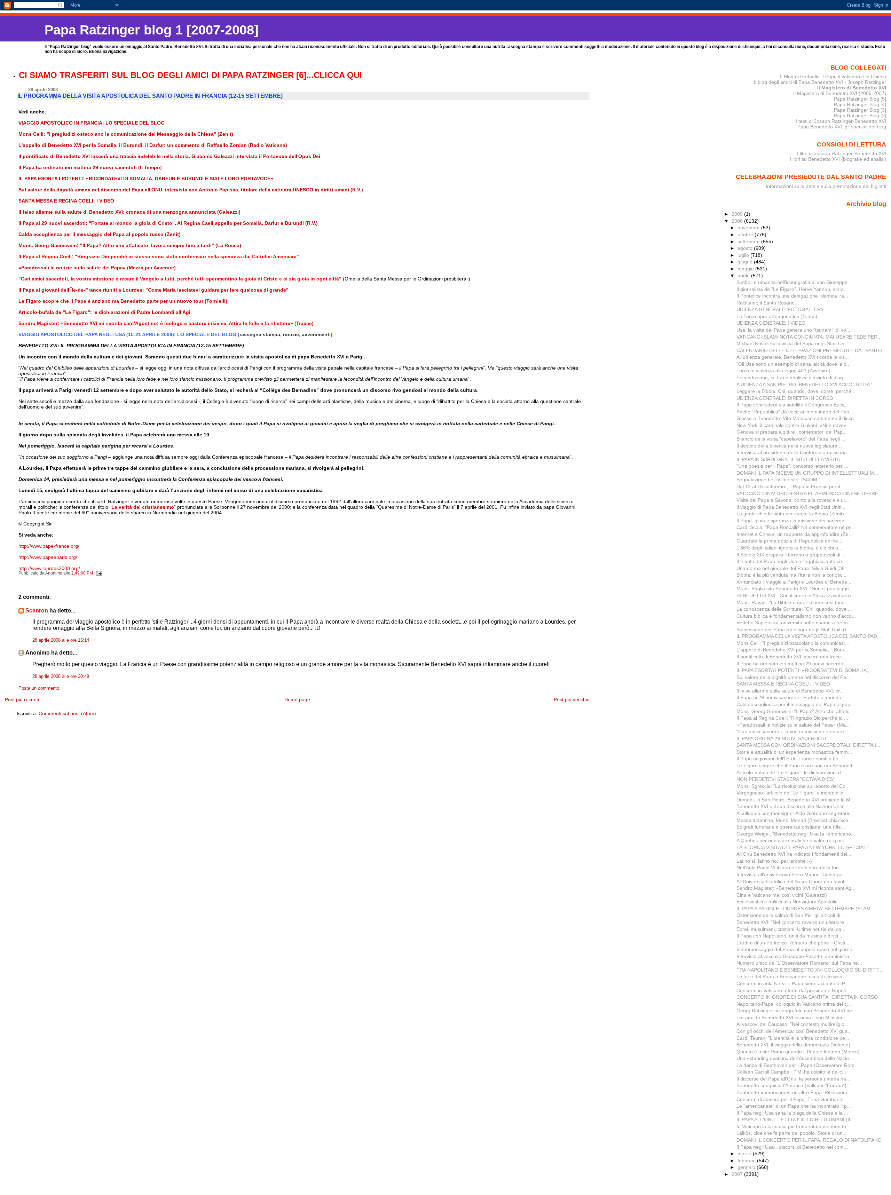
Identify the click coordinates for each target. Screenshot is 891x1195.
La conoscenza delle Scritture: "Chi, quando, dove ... (794, 609)
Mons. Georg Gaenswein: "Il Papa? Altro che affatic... (794, 711)
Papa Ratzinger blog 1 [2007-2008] (152, 29)
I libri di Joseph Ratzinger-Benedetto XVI (841, 153)
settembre (749, 241)
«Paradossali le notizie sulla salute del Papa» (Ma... (793, 725)
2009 (738, 214)
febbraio (747, 1160)
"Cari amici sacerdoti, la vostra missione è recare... (792, 731)
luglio (744, 255)
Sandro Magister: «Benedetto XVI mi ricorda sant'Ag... (795, 888)
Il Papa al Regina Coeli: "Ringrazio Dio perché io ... (792, 718)
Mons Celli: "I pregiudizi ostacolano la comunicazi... (792, 643)
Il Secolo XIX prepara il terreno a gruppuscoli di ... (791, 554)
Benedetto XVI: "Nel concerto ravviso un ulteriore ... (793, 922)
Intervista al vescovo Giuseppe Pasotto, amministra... (794, 956)
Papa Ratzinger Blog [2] (860, 115)
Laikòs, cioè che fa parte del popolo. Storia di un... (791, 1133)
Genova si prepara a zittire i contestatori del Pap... (791, 432)
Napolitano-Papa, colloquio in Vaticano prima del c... (793, 1004)
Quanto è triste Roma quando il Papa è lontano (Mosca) (798, 1051)
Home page (297, 699)
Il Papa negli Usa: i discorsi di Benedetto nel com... (792, 1147)
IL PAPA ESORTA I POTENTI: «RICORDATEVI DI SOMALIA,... (804, 670)
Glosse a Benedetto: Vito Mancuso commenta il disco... (797, 418)
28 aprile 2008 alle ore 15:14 (60, 640)
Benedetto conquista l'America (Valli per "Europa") (791, 1085)
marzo (745, 1153)
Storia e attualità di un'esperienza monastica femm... (794, 752)
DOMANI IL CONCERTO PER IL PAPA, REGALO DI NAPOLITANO (809, 1140)
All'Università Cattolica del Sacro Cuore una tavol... (792, 881)
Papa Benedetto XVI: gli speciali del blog (841, 126)
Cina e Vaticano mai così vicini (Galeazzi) (781, 895)
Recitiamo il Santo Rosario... (767, 303)
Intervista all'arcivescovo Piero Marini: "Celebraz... (791, 874)
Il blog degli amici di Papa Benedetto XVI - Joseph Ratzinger (820, 82)
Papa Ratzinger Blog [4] (860, 104)
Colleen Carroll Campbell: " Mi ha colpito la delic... (791, 1072)
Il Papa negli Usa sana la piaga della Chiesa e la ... (792, 1113)
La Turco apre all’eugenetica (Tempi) (776, 316)
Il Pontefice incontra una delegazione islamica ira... (792, 296)
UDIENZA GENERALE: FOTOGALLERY (780, 309)
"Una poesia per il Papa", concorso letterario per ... (792, 466)
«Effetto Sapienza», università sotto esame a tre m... (794, 622)
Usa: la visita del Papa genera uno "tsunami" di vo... (793, 330)
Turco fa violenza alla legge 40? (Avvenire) (783, 370)
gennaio (747, 1167)
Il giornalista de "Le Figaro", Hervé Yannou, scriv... (791, 289)
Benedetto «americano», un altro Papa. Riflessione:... (795, 1092)
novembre (749, 227)
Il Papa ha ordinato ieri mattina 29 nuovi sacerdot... (792, 663)
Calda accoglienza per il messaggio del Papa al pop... (795, 704)
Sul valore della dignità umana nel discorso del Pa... (793, 677)
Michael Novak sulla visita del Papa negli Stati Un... (792, 343)
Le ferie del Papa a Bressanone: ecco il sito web (789, 976)
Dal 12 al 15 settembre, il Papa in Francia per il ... (790, 486)
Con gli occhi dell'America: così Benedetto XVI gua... (794, 1031)
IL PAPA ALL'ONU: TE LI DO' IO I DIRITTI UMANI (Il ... (795, 1119)
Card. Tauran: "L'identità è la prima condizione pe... (792, 1038)
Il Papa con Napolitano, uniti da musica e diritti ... (790, 936)
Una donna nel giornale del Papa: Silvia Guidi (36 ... (793, 568)
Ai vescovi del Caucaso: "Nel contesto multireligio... (792, 1024)
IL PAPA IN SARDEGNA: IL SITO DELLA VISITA (788, 459)
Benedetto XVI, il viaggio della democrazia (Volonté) (793, 1044)
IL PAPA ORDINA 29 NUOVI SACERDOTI (781, 738)
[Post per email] (98, 573)
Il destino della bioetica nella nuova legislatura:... (789, 446)
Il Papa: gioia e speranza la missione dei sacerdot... (793, 520)
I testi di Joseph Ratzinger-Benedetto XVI (841, 121)
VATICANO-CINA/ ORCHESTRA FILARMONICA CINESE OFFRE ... (810, 493)
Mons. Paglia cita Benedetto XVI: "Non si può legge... (794, 588)
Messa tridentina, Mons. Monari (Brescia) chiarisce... (794, 820)
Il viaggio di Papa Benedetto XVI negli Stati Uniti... (790, 507)
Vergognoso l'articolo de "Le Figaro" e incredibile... (791, 793)
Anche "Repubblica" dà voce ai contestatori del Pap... (794, 411)
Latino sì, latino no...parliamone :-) (774, 861)
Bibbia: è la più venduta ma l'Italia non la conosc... (791, 575)
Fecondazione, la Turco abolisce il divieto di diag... (791, 377)
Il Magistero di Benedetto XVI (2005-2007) (839, 93)
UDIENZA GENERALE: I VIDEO (770, 323)
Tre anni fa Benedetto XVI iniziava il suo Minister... (791, 1017)
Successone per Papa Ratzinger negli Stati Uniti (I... (793, 629)
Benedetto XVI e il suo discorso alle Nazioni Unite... (792, 806)
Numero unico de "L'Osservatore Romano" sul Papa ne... (799, 963)
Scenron (36, 611)
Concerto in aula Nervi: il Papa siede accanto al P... (792, 983)
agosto (746, 248)
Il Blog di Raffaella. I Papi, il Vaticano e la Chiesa (833, 76)
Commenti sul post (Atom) (67, 713)
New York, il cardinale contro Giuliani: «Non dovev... (793, 425)
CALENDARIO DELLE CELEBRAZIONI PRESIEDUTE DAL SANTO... (811, 350)
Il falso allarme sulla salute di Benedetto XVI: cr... (790, 691)
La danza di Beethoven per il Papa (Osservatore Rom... (797, 1065)
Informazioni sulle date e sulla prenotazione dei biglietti (826, 186)
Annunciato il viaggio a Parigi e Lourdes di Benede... (793, 582)
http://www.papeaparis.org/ (47, 557)
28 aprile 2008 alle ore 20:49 (60, 676)
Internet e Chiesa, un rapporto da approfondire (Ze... (794, 534)
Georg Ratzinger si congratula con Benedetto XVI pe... (796, 1010)
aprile (744, 275)
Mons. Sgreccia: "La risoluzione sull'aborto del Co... (793, 786)
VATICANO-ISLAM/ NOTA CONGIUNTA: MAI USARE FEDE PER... (809, 337)
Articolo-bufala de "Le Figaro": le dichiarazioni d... (790, 772)
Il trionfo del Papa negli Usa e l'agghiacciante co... (791, 561)
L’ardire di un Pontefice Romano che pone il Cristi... (792, 942)
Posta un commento (38, 688)
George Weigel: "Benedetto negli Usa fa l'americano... (795, 834)
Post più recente (23, 699)
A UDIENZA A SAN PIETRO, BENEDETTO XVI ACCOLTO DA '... (806, 384)
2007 (738, 1174)
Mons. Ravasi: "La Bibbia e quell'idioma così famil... (793, 602)
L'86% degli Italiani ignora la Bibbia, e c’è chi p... (789, 548)
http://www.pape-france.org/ (48, 546)
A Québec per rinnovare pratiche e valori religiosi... (792, 840)
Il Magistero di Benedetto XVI (851, 87)
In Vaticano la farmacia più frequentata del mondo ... (794, 1126)
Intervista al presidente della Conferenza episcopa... (793, 452)
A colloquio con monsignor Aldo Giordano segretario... (795, 813)
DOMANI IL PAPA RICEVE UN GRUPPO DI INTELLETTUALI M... (807, 473)
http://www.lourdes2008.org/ (49, 568)
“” (143, 507)
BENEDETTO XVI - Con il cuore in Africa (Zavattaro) (793, 595)
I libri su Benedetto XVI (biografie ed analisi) (838, 159)
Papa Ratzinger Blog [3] (860, 110)
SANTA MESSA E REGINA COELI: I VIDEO (783, 684)
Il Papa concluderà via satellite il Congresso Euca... (792, 404)
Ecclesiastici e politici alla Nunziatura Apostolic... (789, 901)
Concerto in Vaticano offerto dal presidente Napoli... (793, 990)
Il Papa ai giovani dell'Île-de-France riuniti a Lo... (789, 758)
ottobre (746, 234)
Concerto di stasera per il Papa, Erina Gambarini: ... (793, 1099)
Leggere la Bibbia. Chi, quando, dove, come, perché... (795, 391)
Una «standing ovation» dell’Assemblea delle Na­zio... (794, 1058)
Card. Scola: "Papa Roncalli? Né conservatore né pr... (795, 527)
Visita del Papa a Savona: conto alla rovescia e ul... (792, 500)
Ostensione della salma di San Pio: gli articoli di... (790, 915)
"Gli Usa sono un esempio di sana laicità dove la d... (793, 364)
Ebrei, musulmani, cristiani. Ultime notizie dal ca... (790, 929)
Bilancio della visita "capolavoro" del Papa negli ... (790, 439)
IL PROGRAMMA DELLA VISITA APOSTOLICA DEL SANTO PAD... (808, 636)
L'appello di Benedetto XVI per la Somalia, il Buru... (792, 649)
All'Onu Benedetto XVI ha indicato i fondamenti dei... (793, 854)
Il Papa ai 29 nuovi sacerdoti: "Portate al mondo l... (792, 697)
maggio (746, 268)
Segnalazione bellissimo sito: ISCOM (776, 479)
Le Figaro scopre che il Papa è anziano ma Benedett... (796, 765)
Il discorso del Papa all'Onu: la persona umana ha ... (794, 1079)
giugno (746, 261)
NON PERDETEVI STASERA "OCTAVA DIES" (785, 779)
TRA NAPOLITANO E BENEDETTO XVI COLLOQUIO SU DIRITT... (809, 970)
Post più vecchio (572, 699)
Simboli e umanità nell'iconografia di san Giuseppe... (794, 282)
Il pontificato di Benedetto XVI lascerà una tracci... (791, 656)
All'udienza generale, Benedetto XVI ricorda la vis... (792, 357)
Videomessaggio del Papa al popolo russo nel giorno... (796, 949)
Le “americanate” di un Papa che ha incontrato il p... (793, 1106)
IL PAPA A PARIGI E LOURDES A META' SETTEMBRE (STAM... (805, 908)
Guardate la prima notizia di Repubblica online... (789, 541)
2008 (738, 221)
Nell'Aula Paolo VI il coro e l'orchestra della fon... (789, 867)
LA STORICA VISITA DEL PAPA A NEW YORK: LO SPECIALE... (805, 847)
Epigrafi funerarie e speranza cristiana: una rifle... (790, 827)
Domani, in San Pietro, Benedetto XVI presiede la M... (795, 799)
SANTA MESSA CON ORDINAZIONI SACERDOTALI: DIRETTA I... (808, 745)
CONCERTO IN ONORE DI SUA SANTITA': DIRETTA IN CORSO (807, 997)
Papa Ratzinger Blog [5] (860, 99)
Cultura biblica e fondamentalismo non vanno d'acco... (796, 616)
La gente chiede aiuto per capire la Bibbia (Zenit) (790, 513)
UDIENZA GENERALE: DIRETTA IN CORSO (784, 398)
